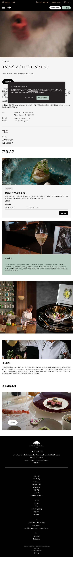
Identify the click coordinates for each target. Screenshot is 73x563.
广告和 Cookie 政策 (33, 92)
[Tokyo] (9, 7)
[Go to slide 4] (39, 331)
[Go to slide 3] (37, 331)
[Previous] (3, 307)
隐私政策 (42, 92)
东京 (13, 2)
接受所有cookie (43, 97)
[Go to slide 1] (33, 331)
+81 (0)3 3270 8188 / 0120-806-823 (22, 118)
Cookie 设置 (29, 97)
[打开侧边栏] (3, 8)
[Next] (69, 307)
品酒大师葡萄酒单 (7, 140)
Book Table (55, 8)
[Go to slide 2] (35, 331)
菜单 (3, 136)
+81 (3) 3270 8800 (36, 457)
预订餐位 (63, 213)
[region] (36, 92)
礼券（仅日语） (7, 143)
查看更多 (7, 201)
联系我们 (36, 463)
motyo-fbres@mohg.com (21, 120)
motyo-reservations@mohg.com (36, 460)
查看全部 (6, 61)
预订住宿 (66, 8)
